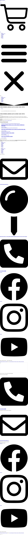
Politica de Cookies (16, 361)
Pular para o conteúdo (2, 0)
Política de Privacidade (21, 361)
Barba (2, 35)
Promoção (10, 120)
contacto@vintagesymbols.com (4, 440)
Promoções (2, 34)
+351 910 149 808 (3, 408)
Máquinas (2, 100)
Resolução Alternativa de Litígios (3, 361)
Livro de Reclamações (11, 361)
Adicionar (5, 127)
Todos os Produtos (3, 33)
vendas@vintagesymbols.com (4, 184)
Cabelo (6, 120)
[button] (14, 67)
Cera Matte (8, 120)
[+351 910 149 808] (14, 269)
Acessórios (2, 98)
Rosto (2, 37)
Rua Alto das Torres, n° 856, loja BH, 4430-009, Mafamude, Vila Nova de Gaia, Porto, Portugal (13, 236)
